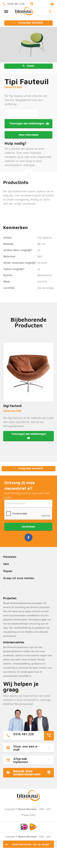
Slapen (7, 571)
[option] (28, 44)
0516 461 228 (15, 4)
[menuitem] (28, 814)
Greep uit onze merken (18, 578)
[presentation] (28, 514)
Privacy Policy (28, 815)
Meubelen (9, 556)
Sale (6, 564)
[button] (28, 436)
